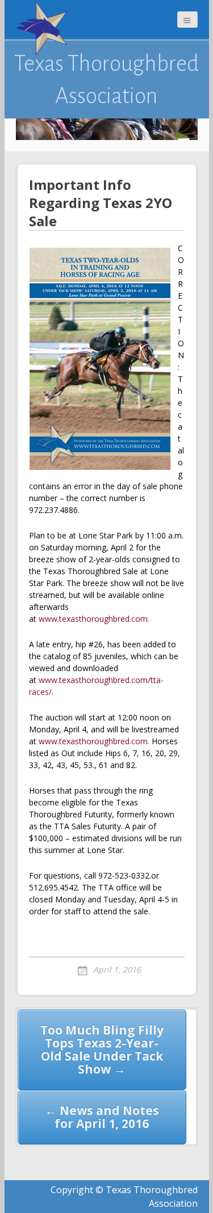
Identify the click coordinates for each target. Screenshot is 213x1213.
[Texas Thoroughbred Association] (44, 28)
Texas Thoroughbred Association (106, 79)
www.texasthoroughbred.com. (94, 618)
